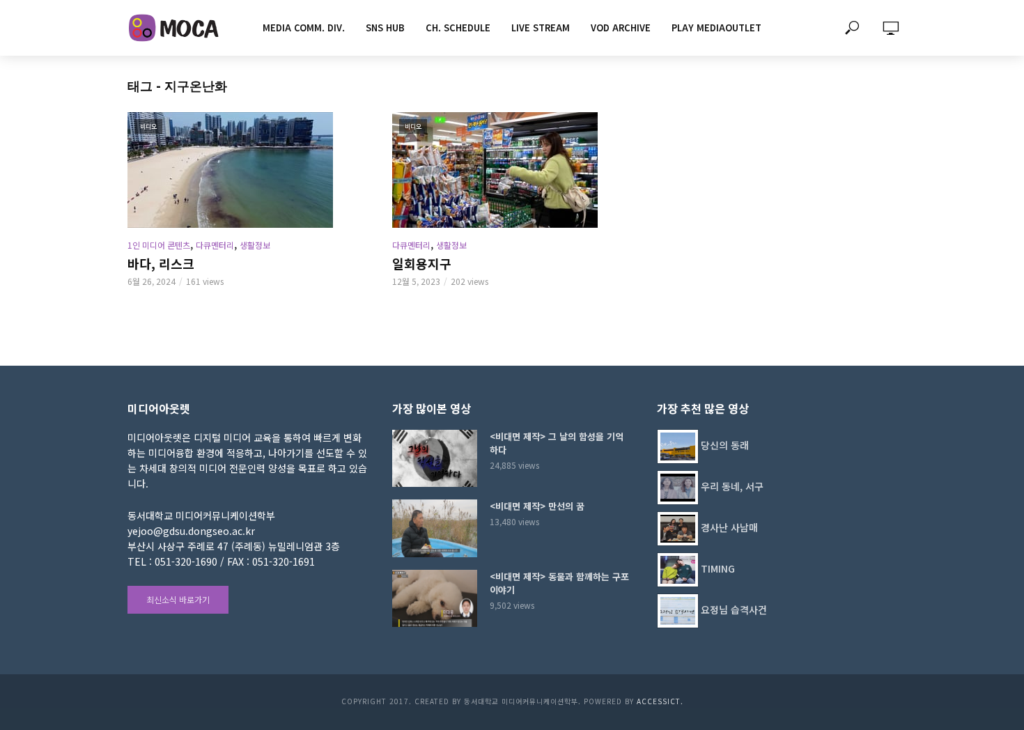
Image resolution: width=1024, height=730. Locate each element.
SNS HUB (385, 27)
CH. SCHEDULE (458, 27)
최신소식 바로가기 (178, 599)
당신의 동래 (725, 445)
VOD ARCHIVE (621, 27)
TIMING (718, 568)
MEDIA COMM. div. (304, 27)
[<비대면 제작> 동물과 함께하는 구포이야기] (434, 598)
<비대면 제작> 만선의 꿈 (537, 506)
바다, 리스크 (160, 263)
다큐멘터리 (215, 245)
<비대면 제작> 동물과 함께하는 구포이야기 (559, 583)
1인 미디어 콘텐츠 (158, 245)
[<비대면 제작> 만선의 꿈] (434, 528)
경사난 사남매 (729, 527)
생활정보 (255, 245)
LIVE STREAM (540, 27)
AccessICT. (660, 701)
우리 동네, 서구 (732, 486)
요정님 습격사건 (734, 609)
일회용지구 (421, 263)
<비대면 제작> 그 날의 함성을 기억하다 (556, 443)
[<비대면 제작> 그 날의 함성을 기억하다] (434, 458)
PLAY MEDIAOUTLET (716, 27)
